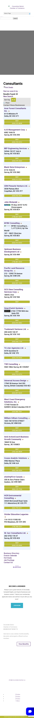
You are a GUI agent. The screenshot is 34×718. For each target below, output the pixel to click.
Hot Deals (9, 86)
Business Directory (11, 553)
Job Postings (9, 560)
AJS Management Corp (14, 130)
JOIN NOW (16, 605)
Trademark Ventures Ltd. (15, 329)
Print (7, 103)
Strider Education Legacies (16, 514)
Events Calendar (10, 556)
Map (17, 121)
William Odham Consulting (16, 418)
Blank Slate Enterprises (14, 167)
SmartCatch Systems (13, 308)
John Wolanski (10, 202)
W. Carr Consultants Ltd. (15, 533)
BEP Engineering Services (15, 148)
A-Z (13, 100)
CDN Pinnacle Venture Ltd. (16, 186)
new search (8, 96)
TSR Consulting (11, 364)
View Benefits (24, 644)
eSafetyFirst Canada (13, 477)
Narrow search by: (10, 91)
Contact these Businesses (14, 105)
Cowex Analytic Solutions (15, 458)
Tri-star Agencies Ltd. (14, 348)
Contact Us (8, 562)
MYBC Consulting (12, 223)
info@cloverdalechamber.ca (17, 680)
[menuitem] (17, 18)
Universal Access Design (15, 380)
